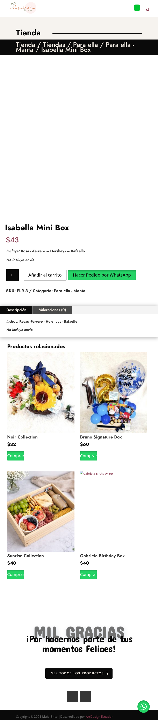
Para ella (85, 44)
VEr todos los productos (77, 673)
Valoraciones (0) (52, 310)
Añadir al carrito (45, 275)
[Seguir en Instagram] (85, 696)
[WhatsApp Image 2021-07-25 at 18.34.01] (137, 13)
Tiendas (54, 44)
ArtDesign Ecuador (99, 716)
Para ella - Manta (69, 291)
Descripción (16, 310)
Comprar (15, 455)
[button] (101, 275)
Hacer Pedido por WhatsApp (102, 275)
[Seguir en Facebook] (72, 696)
